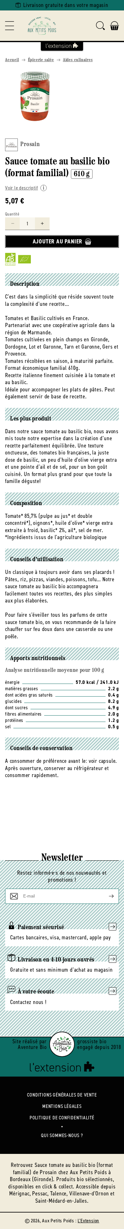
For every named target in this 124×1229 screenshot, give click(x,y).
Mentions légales (62, 1106)
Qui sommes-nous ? (62, 1135)
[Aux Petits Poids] (42, 26)
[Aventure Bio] (62, 1044)
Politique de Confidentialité (62, 1117)
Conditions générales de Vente (62, 1094)
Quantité (12, 214)
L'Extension (88, 1220)
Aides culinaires (78, 60)
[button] (9, 25)
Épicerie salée (41, 60)
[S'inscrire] (106, 896)
